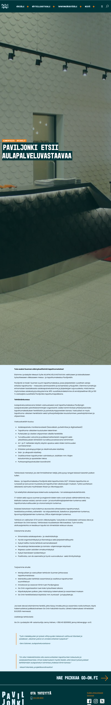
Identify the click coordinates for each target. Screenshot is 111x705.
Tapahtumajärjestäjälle (67, 7)
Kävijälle (20, 7)
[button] (107, 6)
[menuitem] (22, 6)
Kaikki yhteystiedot (95, 693)
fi (102, 6)
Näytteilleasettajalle (41, 7)
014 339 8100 (38, 698)
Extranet (90, 695)
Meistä (87, 7)
